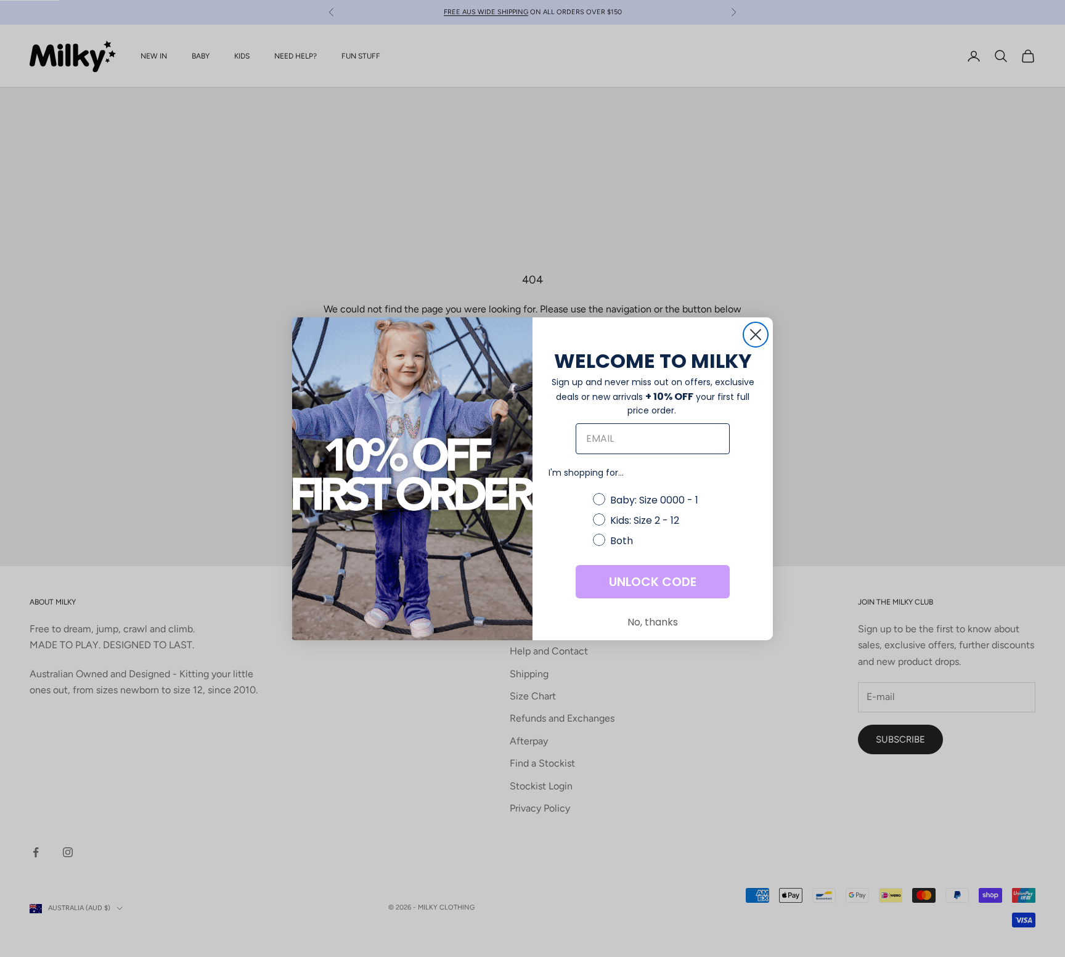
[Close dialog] (755, 334)
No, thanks (652, 622)
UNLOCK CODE (652, 581)
